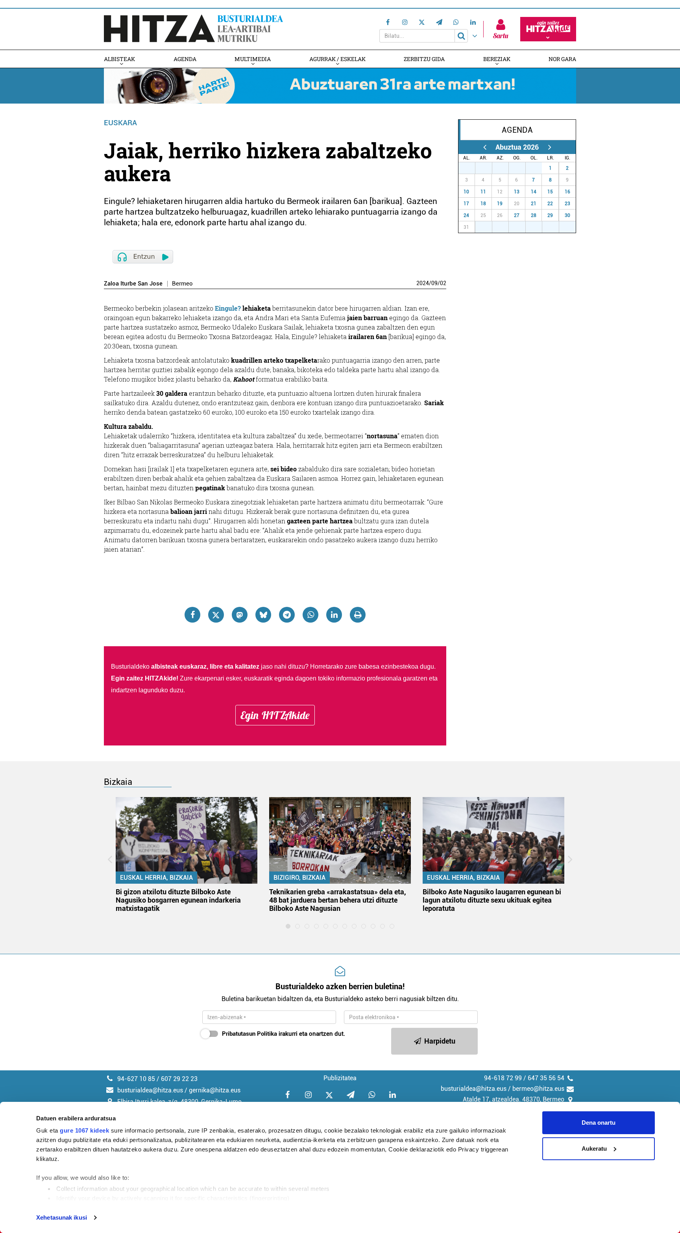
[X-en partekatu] (216, 615)
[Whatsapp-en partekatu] (310, 615)
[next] (549, 147)
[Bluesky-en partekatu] (263, 615)
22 (550, 203)
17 (466, 203)
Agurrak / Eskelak (337, 59)
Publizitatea (340, 1078)
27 (471, 168)
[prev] (485, 147)
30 (521, 168)
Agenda (185, 59)
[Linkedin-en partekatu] (334, 615)
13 (516, 192)
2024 (422, 283)
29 (504, 168)
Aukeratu (594, 1148)
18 (483, 203)
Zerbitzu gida (424, 59)
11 (483, 192)
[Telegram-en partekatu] (287, 615)
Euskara (120, 122)
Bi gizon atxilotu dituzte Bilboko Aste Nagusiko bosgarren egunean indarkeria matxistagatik (178, 900)
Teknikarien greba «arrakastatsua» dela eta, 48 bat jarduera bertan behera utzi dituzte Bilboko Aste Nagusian (337, 900)
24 (466, 215)
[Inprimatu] (358, 615)
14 (533, 192)
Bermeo (182, 284)
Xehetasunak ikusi (61, 1217)
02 (443, 283)
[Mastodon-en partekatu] (240, 615)
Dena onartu (598, 1122)
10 (466, 192)
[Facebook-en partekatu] (192, 615)
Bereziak (496, 59)
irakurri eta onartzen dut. (283, 1033)
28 (488, 168)
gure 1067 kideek (84, 1130)
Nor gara (562, 59)
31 (538, 168)
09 (434, 283)
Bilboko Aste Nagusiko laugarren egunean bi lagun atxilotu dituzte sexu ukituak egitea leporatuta (492, 900)
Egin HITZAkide (275, 715)
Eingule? (228, 308)
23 (567, 203)
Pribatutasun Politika (249, 1033)
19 (500, 203)
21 (533, 203)
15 (550, 192)
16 (567, 192)
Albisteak (119, 59)
